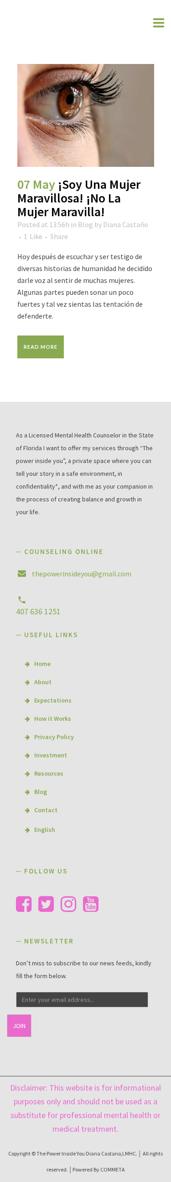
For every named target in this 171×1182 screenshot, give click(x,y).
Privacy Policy (54, 737)
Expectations (53, 700)
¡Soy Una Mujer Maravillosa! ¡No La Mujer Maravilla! (78, 198)
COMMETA (112, 1169)
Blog (85, 224)
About (43, 682)
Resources (48, 773)
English (44, 829)
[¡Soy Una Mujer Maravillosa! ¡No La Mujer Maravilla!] (85, 115)
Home (42, 664)
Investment (50, 755)
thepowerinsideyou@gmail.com (81, 573)
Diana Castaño (125, 224)
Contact (45, 810)
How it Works (52, 718)
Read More (40, 347)
